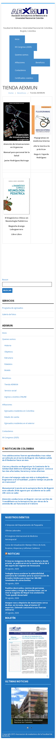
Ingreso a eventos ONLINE (15, 397)
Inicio (17, 39)
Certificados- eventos (24, 78)
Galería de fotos (9, 314)
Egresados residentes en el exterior (19, 423)
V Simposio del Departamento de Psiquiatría (24, 525)
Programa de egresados (12, 308)
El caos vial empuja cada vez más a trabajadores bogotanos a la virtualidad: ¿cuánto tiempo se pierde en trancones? (27, 479)
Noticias (14, 553)
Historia (7, 345)
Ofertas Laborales (13, 530)
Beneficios (40, 62)
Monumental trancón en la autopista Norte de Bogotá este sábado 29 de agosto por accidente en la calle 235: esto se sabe (28, 490)
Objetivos (8, 351)
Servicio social (10, 390)
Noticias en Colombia (19, 448)
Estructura (8, 358)
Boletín (7, 370)
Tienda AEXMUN (11, 384)
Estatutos (8, 364)
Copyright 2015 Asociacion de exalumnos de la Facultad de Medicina (27, 735)
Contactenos (20, 70)
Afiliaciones (20, 62)
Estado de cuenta (11, 417)
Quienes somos (21, 54)
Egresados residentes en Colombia (19, 411)
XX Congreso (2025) (23, 47)
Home (11, 93)
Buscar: (5, 280)
